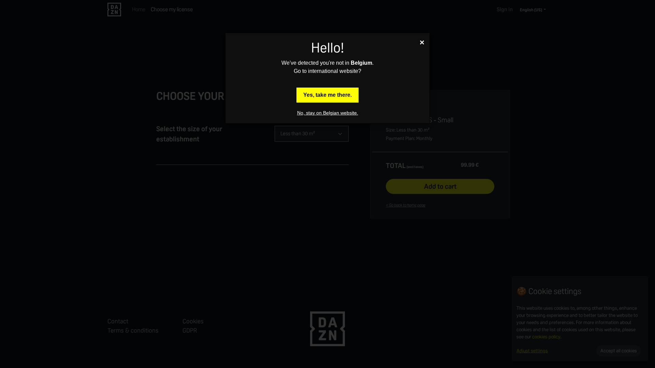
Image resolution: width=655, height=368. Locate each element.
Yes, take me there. (327, 95)
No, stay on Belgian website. (327, 113)
